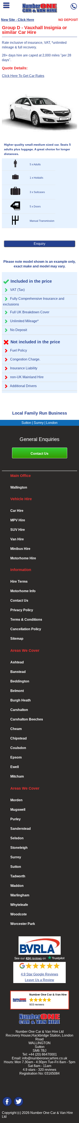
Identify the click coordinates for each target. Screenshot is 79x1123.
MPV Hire (17, 520)
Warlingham (19, 895)
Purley (15, 819)
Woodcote (18, 914)
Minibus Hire (20, 549)
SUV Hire (17, 529)
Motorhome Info (23, 591)
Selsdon (17, 838)
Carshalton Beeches (26, 719)
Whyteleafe (19, 905)
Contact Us (39, 453)
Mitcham (17, 776)
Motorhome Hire (23, 558)
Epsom (16, 757)
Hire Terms (19, 581)
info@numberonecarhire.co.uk (44, 1058)
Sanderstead (20, 828)
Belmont (17, 691)
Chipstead (18, 738)
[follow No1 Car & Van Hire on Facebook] (7, 1105)
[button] (39, 1000)
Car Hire (16, 510)
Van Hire (17, 539)
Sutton (15, 866)
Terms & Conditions (26, 619)
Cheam (16, 729)
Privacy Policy (21, 610)
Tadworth (17, 876)
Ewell (14, 767)
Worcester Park (22, 924)
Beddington (19, 681)
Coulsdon (18, 748)
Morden (16, 800)
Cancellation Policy (25, 629)
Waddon (17, 885)
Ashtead (17, 662)
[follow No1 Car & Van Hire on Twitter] (18, 1105)
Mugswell (17, 809)
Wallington (18, 487)
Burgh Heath (20, 700)
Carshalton (19, 710)
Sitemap (16, 638)
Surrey (15, 857)
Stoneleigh (19, 847)
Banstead (18, 672)
